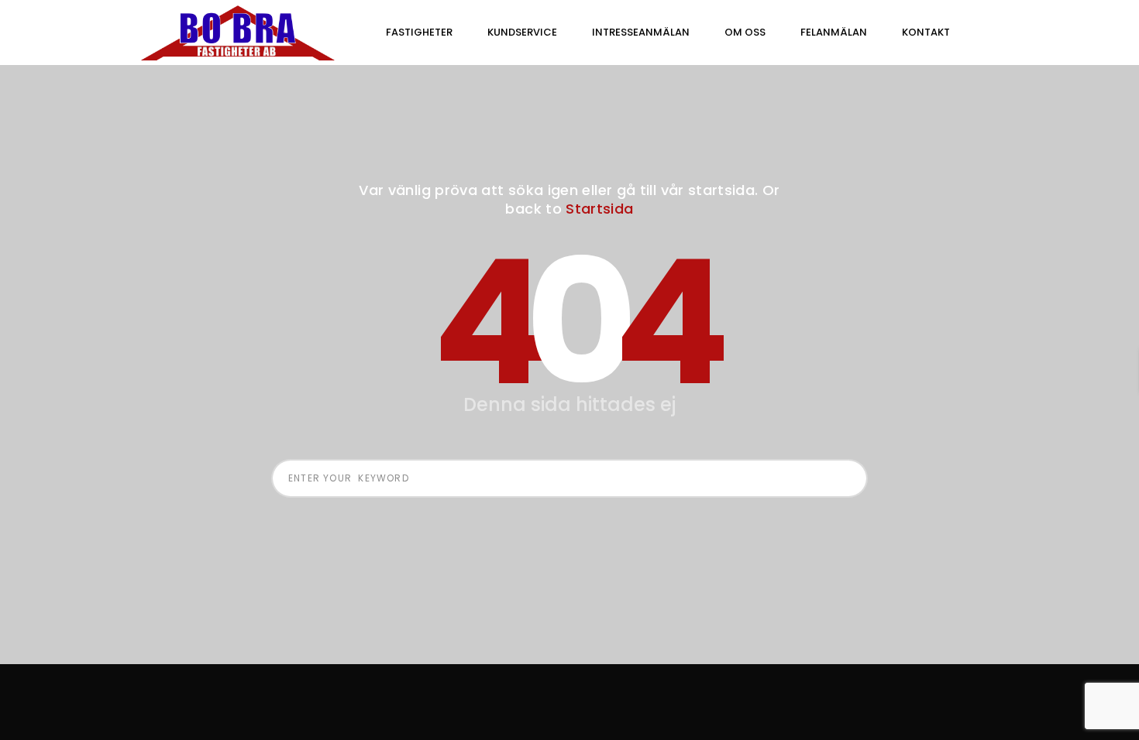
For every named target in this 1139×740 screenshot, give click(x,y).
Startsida (599, 208)
